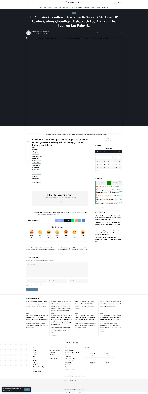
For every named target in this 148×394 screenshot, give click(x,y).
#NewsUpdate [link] (36, 170)
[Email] (108, 33)
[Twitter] (31, 2)
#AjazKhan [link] (35, 150)
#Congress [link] (35, 152)
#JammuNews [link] (36, 172)
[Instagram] (35, 2)
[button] (60, 187)
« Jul (96, 174)
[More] (28, 160)
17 (97, 164)
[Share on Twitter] (103, 33)
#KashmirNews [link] (36, 174)
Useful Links (68, 348)
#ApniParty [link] (35, 154)
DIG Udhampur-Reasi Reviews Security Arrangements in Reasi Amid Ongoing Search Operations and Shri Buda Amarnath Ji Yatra (110, 318)
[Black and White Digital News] (74, 3)
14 (112, 161)
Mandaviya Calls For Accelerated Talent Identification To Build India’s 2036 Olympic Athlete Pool (108, 239)
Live (109, 183)
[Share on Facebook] (101, 33)
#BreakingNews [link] (36, 165)
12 (104, 161)
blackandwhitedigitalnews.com (41, 31)
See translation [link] (36, 183)
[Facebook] (30, 2)
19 (104, 164)
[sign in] (27, 3)
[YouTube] (33, 2)
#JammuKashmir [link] (37, 156)
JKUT (74, 12)
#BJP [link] (33, 147)
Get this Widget (120, 181)
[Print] (113, 33)
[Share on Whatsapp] (106, 33)
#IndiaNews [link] (35, 178)
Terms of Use (10, 390)
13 (108, 161)
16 (119, 161)
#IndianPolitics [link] (36, 161)
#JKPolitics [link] (35, 158)
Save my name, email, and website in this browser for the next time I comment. (44, 285)
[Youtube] (107, 362)
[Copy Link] (110, 33)
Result (115, 183)
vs (109, 188)
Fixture (103, 183)
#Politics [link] (34, 176)
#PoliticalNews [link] (36, 163)
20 (108, 164)
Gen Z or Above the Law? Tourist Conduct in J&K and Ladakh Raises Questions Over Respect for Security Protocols (85, 318)
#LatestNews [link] (36, 167)
